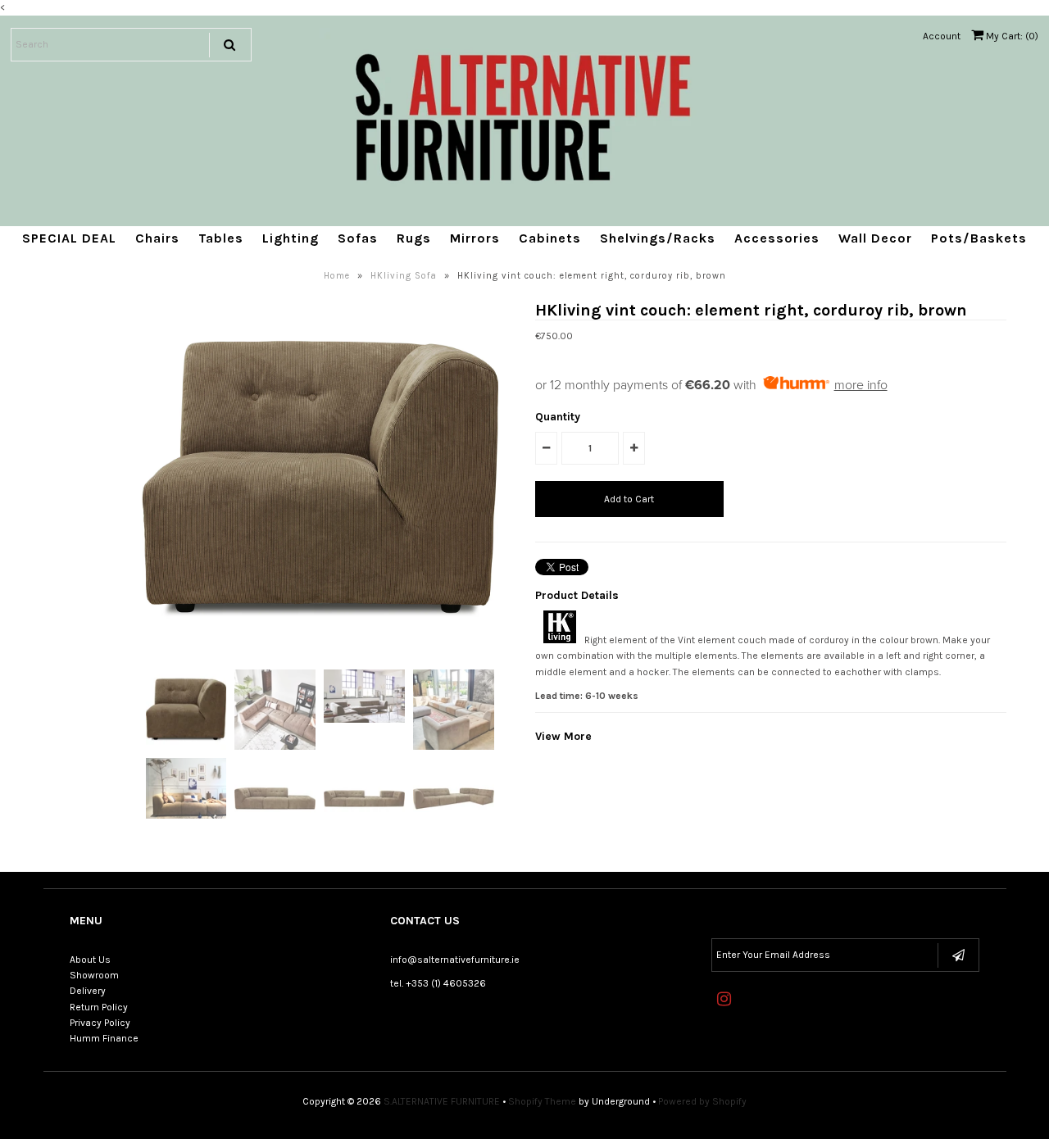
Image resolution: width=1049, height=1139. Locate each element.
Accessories (777, 238)
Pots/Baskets (979, 238)
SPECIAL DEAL (69, 238)
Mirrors (475, 238)
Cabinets (550, 238)
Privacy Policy (100, 1022)
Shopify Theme (542, 1101)
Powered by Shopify (702, 1101)
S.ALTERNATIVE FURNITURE (442, 1101)
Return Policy (99, 1007)
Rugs (414, 238)
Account (941, 36)
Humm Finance (104, 1038)
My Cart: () (1010, 36)
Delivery (88, 990)
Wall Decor (875, 238)
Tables (220, 238)
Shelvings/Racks (657, 238)
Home (337, 275)
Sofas (358, 238)
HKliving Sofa (403, 275)
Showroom (94, 975)
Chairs (157, 238)
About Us (90, 959)
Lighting (290, 238)
